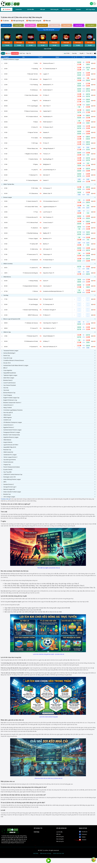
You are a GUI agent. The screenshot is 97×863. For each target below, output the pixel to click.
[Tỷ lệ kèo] (94, 63)
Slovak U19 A (7, 363)
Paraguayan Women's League (11, 432)
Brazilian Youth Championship (11, 434)
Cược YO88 (18, 25)
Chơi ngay (7, 42)
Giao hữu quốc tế (8, 412)
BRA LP (5, 368)
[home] (10, 3)
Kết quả (42, 9)
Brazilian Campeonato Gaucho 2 (12, 402)
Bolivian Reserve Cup (9, 392)
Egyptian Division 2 (8, 427)
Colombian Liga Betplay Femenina (12, 410)
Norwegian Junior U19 (9, 477)
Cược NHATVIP (42, 25)
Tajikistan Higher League (10, 375)
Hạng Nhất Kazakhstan (9, 373)
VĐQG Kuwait (7, 415)
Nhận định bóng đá (34, 20)
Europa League (7, 197)
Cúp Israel (6, 390)
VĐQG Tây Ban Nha (8, 184)
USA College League (9, 496)
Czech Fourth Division (9, 382)
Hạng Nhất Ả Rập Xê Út (9, 447)
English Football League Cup (11, 397)
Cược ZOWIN (66, 25)
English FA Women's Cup (10, 400)
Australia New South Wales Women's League (15, 365)
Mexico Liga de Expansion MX (11, 319)
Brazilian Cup (7, 494)
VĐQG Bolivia (7, 277)
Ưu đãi (7, 45)
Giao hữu (5, 387)
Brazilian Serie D (7, 380)
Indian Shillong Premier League (12, 479)
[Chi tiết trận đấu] (91, 63)
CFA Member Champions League (12, 422)
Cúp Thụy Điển (7, 472)
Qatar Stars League (8, 377)
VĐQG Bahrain (7, 439)
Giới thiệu (36, 832)
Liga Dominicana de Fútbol (10, 444)
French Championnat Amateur (11, 467)
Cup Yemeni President (9, 385)
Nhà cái (47, 20)
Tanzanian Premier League (10, 350)
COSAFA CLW (7, 420)
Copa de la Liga (7, 358)
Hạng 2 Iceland (7, 407)
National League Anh (9, 489)
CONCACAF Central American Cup (12, 474)
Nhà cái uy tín (66, 9)
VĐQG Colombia (8, 263)
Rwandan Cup (7, 449)
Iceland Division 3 (8, 405)
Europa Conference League (11, 59)
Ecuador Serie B (7, 469)
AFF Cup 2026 (90, 9)
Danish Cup (6, 355)
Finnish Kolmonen (8, 462)
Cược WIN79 (90, 25)
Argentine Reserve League (10, 437)
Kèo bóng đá (59, 839)
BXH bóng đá (54, 9)
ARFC (4, 482)
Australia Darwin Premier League (12, 430)
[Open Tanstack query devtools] (93, 859)
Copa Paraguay (7, 395)
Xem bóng (16, 53)
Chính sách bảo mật (58, 853)
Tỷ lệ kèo (7, 9)
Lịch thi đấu (30, 9)
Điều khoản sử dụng (45, 853)
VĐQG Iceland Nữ (8, 452)
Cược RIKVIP (78, 25)
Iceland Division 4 (8, 425)
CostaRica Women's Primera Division (13, 360)
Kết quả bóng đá (18, 20)
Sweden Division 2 (8, 484)
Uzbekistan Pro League (9, 454)
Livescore (19, 9)
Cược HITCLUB (6, 25)
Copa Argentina (7, 370)
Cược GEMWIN (30, 25)
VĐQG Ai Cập (7, 332)
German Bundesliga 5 (9, 353)
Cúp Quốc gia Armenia (9, 459)
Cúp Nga (5, 295)
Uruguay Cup (7, 464)
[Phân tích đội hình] (93, 63)
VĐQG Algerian (7, 417)
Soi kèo (78, 9)
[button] (94, 39)
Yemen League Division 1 (10, 457)
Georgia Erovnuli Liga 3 (9, 487)
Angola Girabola (7, 442)
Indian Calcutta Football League (12, 491)
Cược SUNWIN (54, 25)
